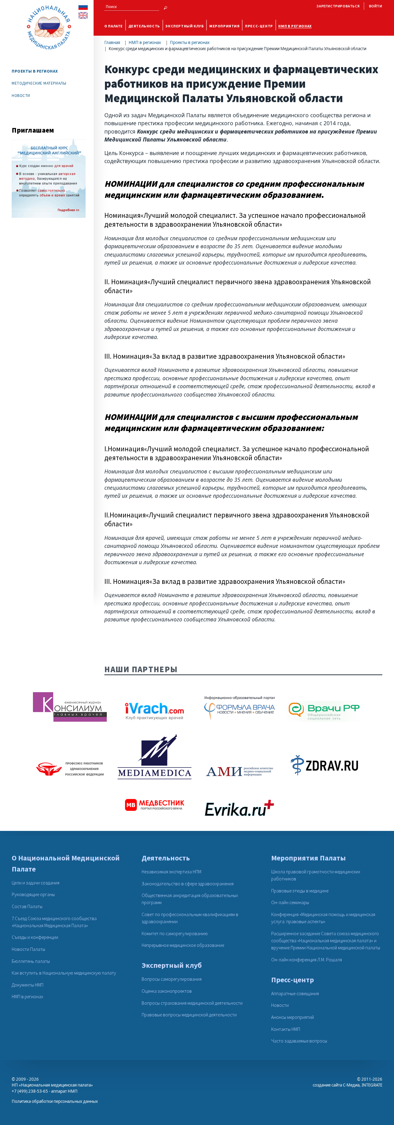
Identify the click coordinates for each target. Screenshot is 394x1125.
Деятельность (144, 26)
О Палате (113, 26)
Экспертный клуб (184, 26)
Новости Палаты (28, 949)
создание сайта (327, 1085)
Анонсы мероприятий (292, 1017)
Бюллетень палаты (31, 961)
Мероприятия (224, 26)
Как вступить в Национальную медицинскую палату (64, 973)
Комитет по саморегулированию (175, 933)
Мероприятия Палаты (308, 857)
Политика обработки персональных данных (55, 1101)
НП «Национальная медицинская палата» (52, 1085)
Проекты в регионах (190, 42)
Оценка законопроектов (167, 991)
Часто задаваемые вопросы (299, 1041)
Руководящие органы (33, 894)
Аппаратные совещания (295, 993)
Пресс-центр (259, 26)
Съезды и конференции (35, 937)
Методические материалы (39, 83)
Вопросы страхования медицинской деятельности (192, 1003)
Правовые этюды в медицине (299, 891)
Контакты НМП (285, 1029)
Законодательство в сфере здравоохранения (188, 884)
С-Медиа (351, 1085)
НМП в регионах (295, 26)
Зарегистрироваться (338, 6)
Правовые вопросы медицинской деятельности (189, 1015)
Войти (375, 6)
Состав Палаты (27, 906)
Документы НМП (27, 985)
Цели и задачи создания (35, 883)
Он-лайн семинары (290, 902)
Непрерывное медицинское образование (183, 945)
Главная (112, 42)
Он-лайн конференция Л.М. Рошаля (306, 960)
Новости (21, 95)
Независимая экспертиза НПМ (171, 872)
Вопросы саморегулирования (172, 979)
